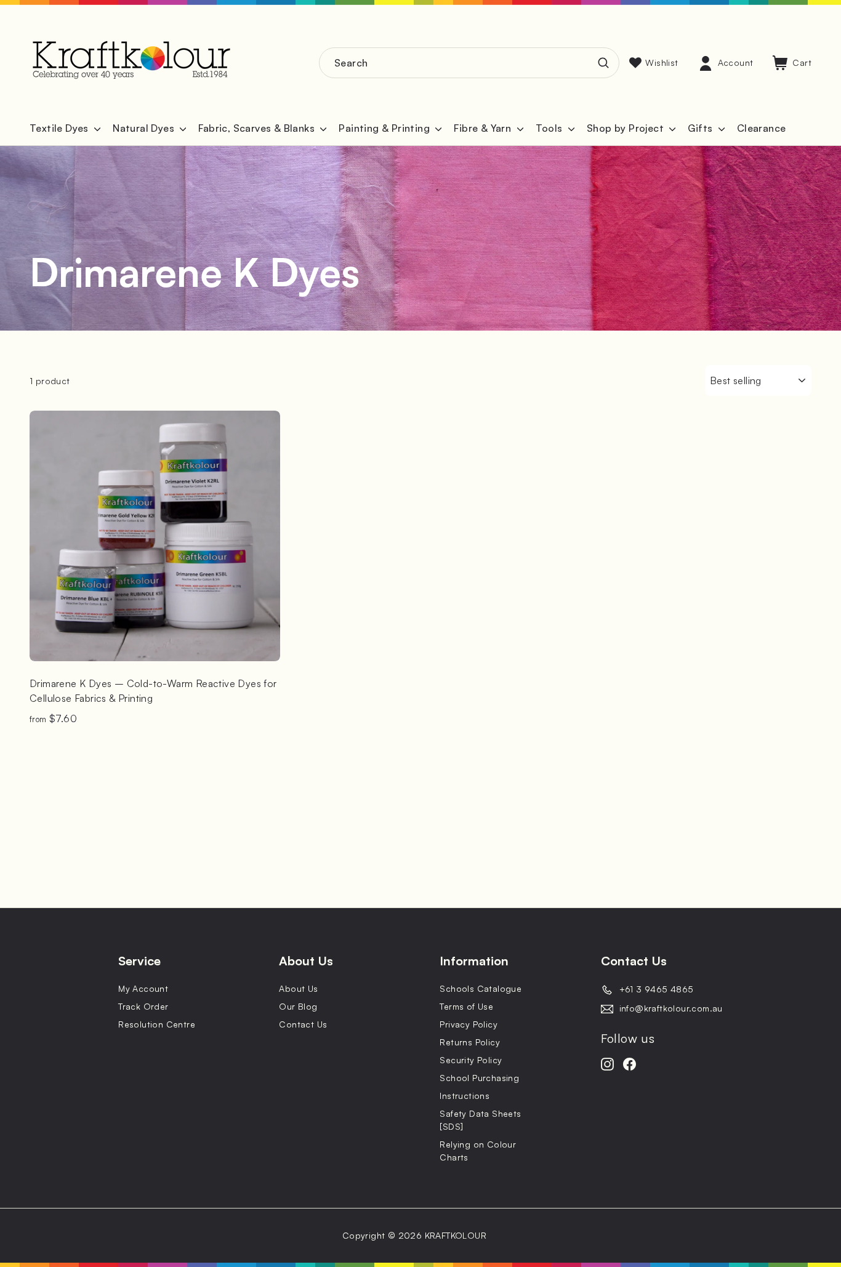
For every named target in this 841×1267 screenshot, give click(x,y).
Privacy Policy (468, 1024)
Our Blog (298, 1006)
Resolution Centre (156, 1024)
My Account (143, 988)
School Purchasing (479, 1077)
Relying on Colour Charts (478, 1150)
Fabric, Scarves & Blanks (257, 128)
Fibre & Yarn (483, 128)
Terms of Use (466, 1006)
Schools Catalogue (480, 988)
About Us (298, 988)
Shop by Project (626, 128)
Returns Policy (470, 1042)
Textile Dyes (60, 128)
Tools (550, 128)
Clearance (761, 128)
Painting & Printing (385, 128)
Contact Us (303, 1024)
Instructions (464, 1095)
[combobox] (469, 62)
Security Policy (471, 1060)
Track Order (143, 1006)
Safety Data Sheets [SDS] (480, 1120)
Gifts (701, 128)
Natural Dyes (145, 128)
